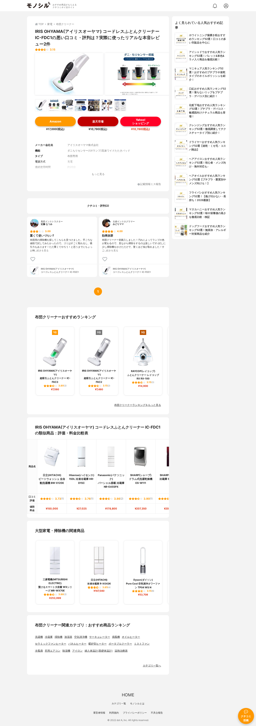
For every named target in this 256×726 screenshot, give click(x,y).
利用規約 (114, 712)
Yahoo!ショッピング (140, 121)
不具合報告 (157, 712)
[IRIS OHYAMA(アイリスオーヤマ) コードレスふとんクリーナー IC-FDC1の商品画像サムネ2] (54, 105)
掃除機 (58, 636)
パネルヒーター (77, 643)
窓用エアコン (52, 650)
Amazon (55, 121)
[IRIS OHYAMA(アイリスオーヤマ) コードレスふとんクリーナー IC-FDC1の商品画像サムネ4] (81, 105)
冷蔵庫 (49, 636)
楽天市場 (98, 121)
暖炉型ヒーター (97, 643)
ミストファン (142, 643)
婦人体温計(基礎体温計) (99, 650)
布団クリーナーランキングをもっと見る (137, 404)
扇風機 (116, 636)
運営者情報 (99, 712)
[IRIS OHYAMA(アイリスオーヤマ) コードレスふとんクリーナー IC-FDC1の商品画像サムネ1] (41, 105)
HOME (128, 694)
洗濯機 (39, 636)
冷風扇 (39, 650)
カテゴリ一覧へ (152, 665)
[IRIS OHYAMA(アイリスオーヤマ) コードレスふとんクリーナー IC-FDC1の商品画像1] (69, 74)
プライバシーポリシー (135, 712)
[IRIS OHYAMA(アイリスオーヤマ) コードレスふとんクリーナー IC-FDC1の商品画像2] (139, 74)
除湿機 (66, 650)
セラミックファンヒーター (50, 643)
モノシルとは (137, 703)
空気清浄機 (80, 636)
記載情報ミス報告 (150, 184)
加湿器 (68, 636)
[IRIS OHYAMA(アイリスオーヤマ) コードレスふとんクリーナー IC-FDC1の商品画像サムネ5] (94, 105)
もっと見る (98, 174)
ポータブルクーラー (120, 643)
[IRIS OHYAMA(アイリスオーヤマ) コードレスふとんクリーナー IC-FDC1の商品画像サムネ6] (107, 105)
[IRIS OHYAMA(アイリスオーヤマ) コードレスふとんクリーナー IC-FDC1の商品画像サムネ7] (120, 105)
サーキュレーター (99, 636)
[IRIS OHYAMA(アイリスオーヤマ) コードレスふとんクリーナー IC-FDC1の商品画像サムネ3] (67, 105)
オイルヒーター (131, 636)
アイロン (77, 650)
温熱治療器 (121, 650)
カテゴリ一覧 (119, 703)
